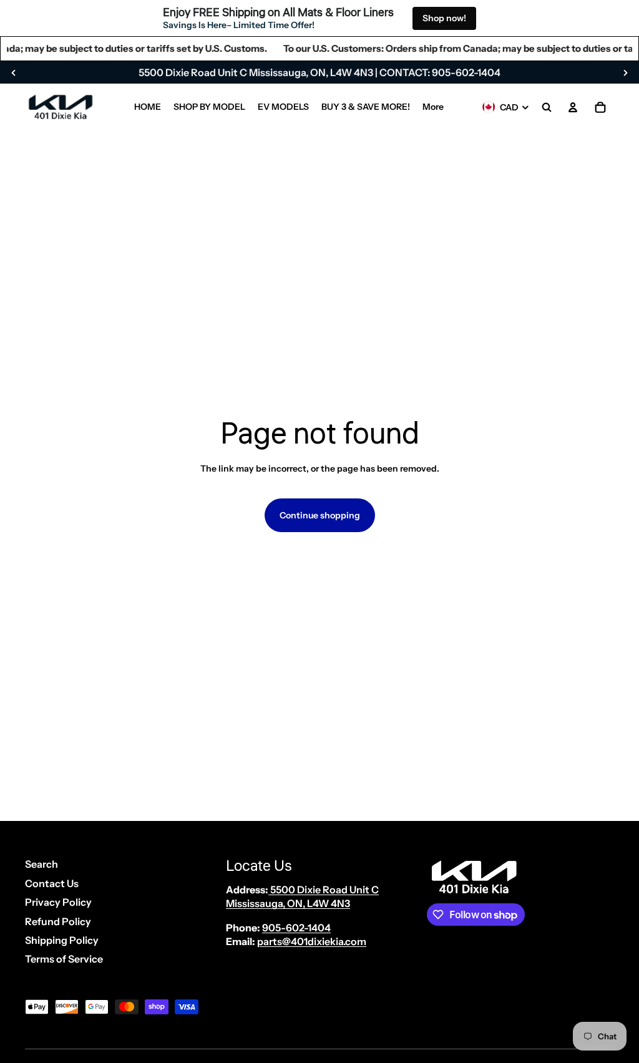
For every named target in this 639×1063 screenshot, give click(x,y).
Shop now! (444, 18)
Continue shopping (320, 515)
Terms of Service (64, 959)
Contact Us (52, 883)
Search (41, 864)
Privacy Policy (58, 902)
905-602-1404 (296, 927)
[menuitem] (147, 107)
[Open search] (546, 107)
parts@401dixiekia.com (311, 941)
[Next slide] (625, 72)
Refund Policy (58, 921)
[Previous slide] (13, 72)
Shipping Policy (62, 940)
